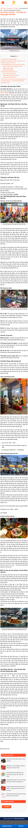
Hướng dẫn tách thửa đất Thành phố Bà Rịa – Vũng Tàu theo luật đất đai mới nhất (15, 788)
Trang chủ (2, 8)
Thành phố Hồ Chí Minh (13, 8)
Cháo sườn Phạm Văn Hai (9, 73)
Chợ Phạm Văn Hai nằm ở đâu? (9, 59)
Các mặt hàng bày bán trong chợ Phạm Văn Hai (13, 64)
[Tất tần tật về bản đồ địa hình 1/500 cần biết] (3, 760)
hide (17, 56)
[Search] (25, 2)
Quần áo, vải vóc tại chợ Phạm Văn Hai (12, 66)
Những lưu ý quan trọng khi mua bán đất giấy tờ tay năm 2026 (15, 766)
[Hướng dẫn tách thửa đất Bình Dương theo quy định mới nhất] (3, 795)
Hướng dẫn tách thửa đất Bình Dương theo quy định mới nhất (16, 794)
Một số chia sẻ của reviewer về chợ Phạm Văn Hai (13, 79)
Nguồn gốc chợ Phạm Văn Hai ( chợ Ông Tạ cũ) (13, 61)
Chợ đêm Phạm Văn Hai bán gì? (9, 71)
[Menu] (3, 2)
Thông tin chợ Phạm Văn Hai (8, 62)
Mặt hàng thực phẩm (8, 68)
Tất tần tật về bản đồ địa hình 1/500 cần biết (15, 760)
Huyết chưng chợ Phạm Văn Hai (11, 75)
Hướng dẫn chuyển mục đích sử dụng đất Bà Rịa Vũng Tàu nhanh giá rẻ (16, 780)
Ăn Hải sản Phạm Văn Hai (9, 77)
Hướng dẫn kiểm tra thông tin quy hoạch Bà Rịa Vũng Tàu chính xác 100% (14, 774)
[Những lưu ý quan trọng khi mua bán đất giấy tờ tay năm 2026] (3, 767)
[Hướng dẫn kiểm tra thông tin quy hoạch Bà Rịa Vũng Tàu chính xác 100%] (3, 774)
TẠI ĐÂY (16, 194)
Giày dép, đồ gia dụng (8, 70)
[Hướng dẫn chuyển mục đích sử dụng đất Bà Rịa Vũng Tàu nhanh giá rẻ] (3, 781)
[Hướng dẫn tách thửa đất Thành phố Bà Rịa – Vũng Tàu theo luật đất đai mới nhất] (3, 788)
